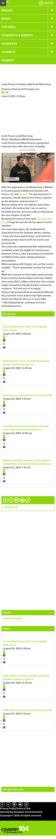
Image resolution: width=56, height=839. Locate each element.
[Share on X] (5, 92)
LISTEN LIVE (10, 507)
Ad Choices (6, 822)
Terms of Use (23, 808)
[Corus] (0, 819)
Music (6, 18)
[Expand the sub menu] (52, 10)
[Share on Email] (7, 92)
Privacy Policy (8, 808)
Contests (9, 43)
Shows (6, 10)
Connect (8, 52)
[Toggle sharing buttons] (4, 337)
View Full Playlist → (14, 618)
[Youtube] (22, 500)
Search (7, 60)
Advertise (36, 812)
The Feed (8, 27)
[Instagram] (16, 500)
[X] (11, 500)
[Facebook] (5, 500)
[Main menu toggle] (3, 3)
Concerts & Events (17, 35)
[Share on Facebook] (2, 92)
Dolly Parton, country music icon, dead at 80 (27, 395)
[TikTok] (27, 500)
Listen (48, 3)
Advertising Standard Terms (15, 812)
